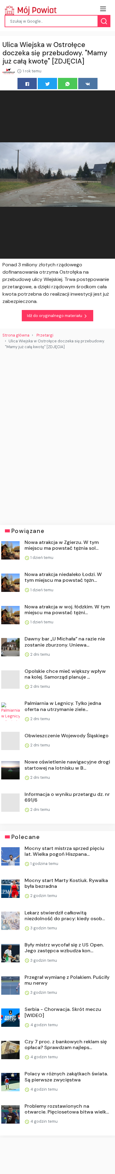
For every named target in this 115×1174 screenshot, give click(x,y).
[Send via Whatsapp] (67, 83)
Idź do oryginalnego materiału (55, 315)
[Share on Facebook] (27, 83)
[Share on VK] (88, 83)
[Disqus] (57, 434)
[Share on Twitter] (47, 83)
